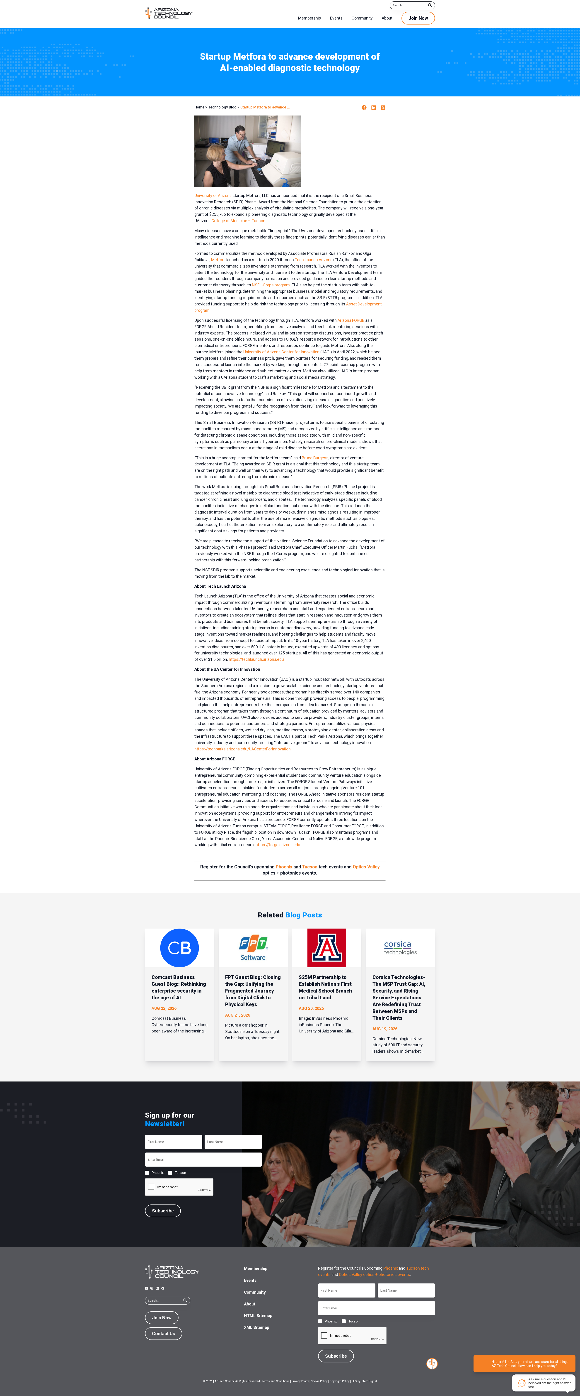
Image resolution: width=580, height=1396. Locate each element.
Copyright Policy (340, 1381)
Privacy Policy (300, 1381)
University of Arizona (213, 195)
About (249, 1304)
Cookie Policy (319, 1381)
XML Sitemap (256, 1327)
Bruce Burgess (315, 457)
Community (255, 1292)
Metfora (218, 259)
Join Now (418, 18)
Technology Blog (222, 107)
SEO (354, 1381)
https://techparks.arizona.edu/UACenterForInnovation (242, 749)
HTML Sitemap (258, 1315)
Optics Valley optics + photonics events (374, 1274)
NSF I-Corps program (271, 285)
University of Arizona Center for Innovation (281, 351)
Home (199, 107)
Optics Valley (366, 867)
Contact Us (163, 1333)
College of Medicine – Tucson (238, 220)
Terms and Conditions (276, 1381)
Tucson (309, 867)
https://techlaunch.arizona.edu (256, 659)
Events (250, 1280)
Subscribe (163, 1210)
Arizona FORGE (351, 320)
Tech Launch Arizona (313, 259)
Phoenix (284, 867)
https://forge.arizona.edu (278, 844)
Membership (255, 1268)
